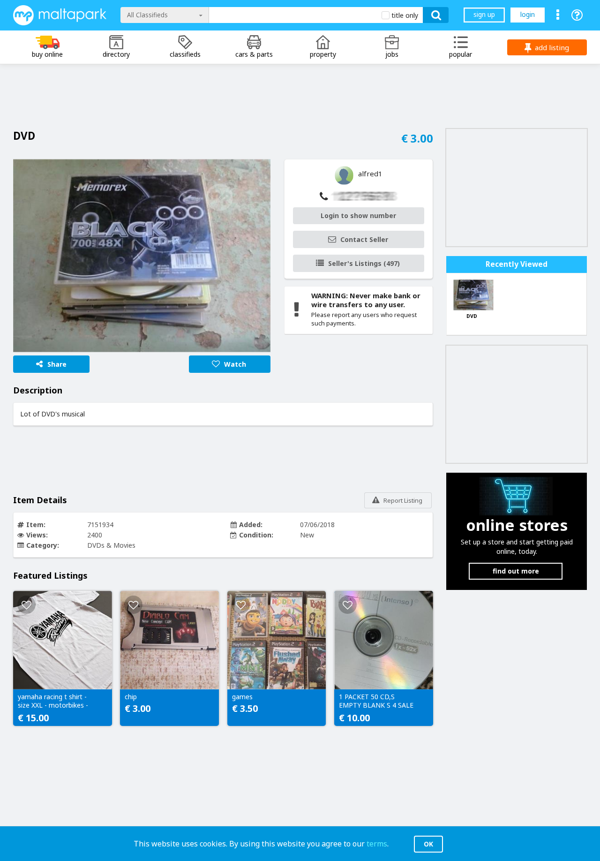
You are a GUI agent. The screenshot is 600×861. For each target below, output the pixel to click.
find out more (516, 570)
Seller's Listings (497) (364, 263)
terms (377, 843)
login (527, 14)
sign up (484, 14)
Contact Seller (364, 239)
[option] (141, 256)
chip (131, 697)
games (242, 697)
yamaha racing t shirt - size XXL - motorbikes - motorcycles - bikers (53, 701)
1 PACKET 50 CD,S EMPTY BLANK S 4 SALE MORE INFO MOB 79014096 (376, 701)
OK (428, 843)
